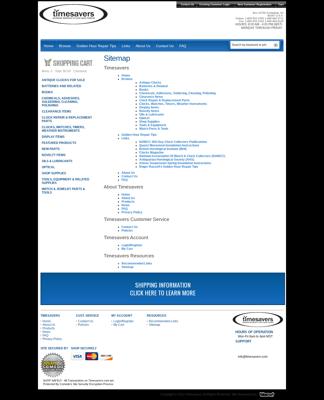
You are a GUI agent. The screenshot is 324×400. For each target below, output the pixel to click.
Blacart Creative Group (270, 395)
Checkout (80, 71)
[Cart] (68, 62)
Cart (281, 4)
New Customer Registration (254, 4)
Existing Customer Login (214, 4)
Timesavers (73, 14)
